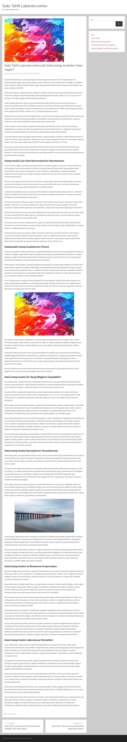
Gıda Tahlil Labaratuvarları (25, 5)
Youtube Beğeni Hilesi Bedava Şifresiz (104, 48)
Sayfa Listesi (95, 38)
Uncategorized (11, 714)
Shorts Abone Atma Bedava (101, 42)
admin (31, 73)
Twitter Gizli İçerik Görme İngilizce (103, 45)
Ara (92, 20)
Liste (92, 35)
